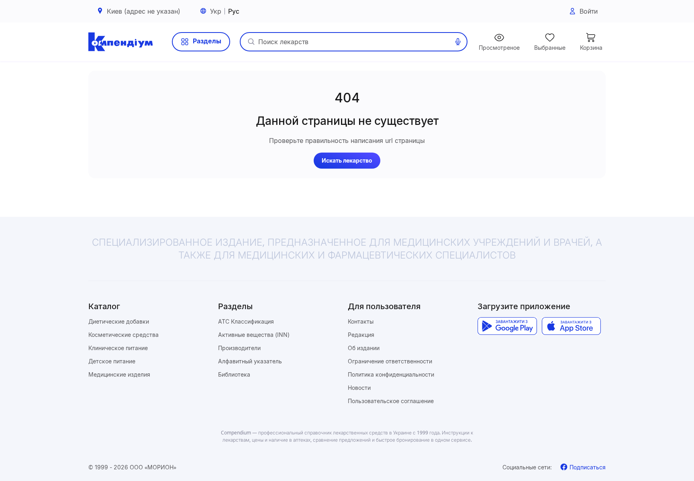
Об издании (364, 347)
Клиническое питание (118, 347)
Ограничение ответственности (390, 361)
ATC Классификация (246, 321)
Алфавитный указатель (250, 361)
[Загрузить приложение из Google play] (507, 326)
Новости (359, 387)
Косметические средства (123, 334)
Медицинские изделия (119, 374)
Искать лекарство (347, 160)
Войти (589, 11)
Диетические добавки (118, 321)
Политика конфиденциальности (391, 374)
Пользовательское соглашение (391, 400)
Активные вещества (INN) (254, 334)
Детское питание (111, 361)
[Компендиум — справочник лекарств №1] (120, 41)
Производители (239, 347)
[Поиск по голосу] (458, 42)
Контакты (361, 321)
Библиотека (234, 374)
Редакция (361, 334)
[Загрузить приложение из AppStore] (571, 326)
